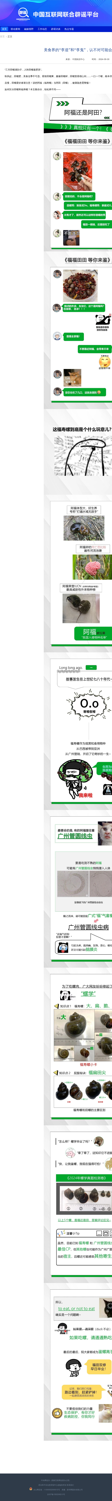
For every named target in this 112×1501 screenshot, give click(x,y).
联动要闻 (15, 29)
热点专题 (69, 29)
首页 (4, 29)
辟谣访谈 (55, 29)
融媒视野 (29, 29)
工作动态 (42, 29)
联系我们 (70, 1485)
